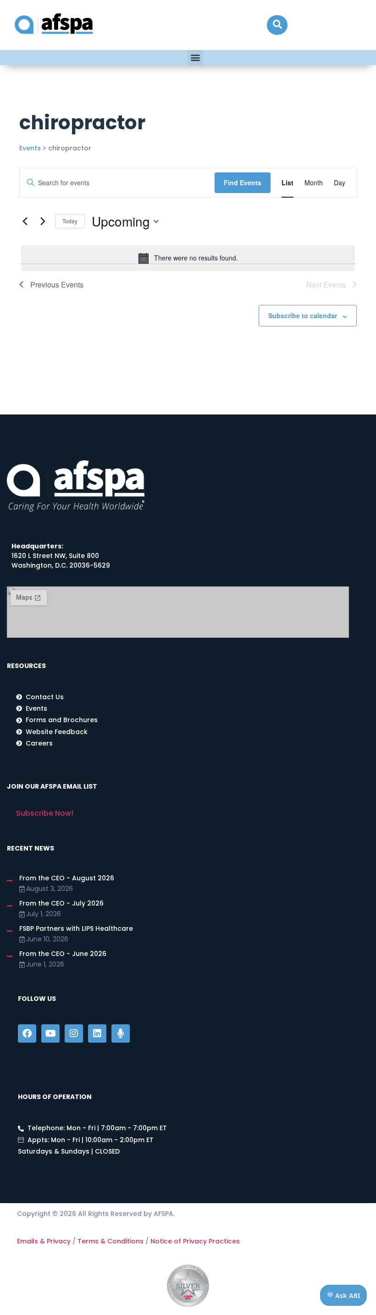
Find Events (242, 182)
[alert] (188, 258)
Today (69, 221)
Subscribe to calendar (302, 315)
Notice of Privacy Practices (195, 1241)
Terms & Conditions (110, 1241)
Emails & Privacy (44, 1241)
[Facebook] (27, 1033)
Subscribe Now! (44, 813)
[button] (277, 25)
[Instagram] (74, 1033)
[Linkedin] (97, 1033)
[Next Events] (42, 221)
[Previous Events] (24, 221)
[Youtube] (50, 1033)
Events (30, 148)
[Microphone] (120, 1033)
